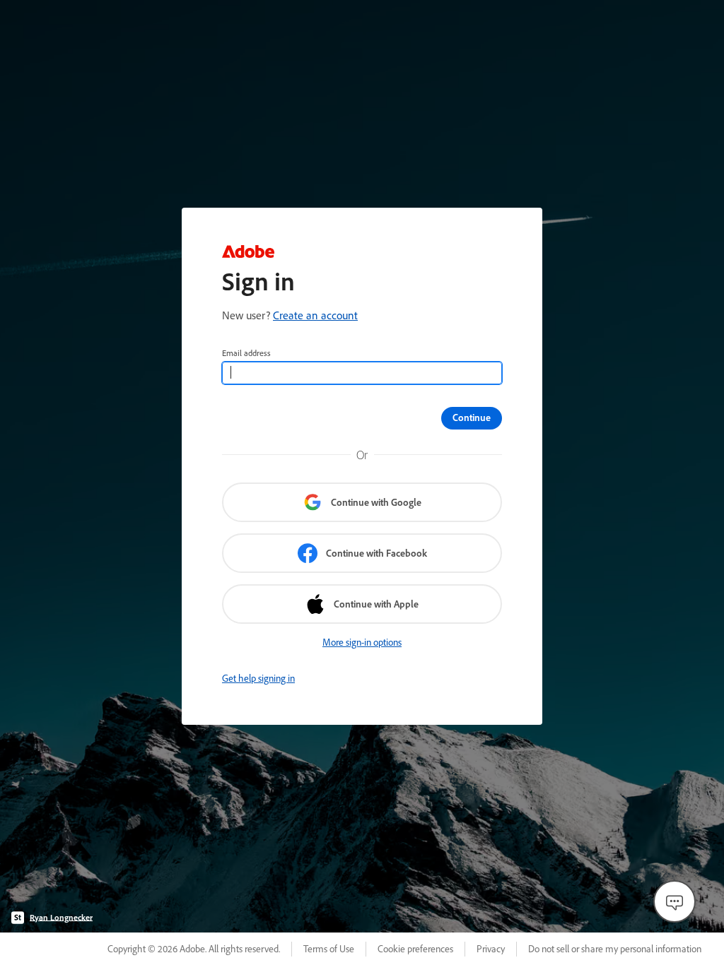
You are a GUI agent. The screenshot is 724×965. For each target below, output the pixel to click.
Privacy (491, 948)
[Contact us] (674, 901)
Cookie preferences (415, 948)
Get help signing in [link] (258, 678)
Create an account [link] (315, 315)
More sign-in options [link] (362, 642)
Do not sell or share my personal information (614, 948)
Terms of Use (328, 948)
